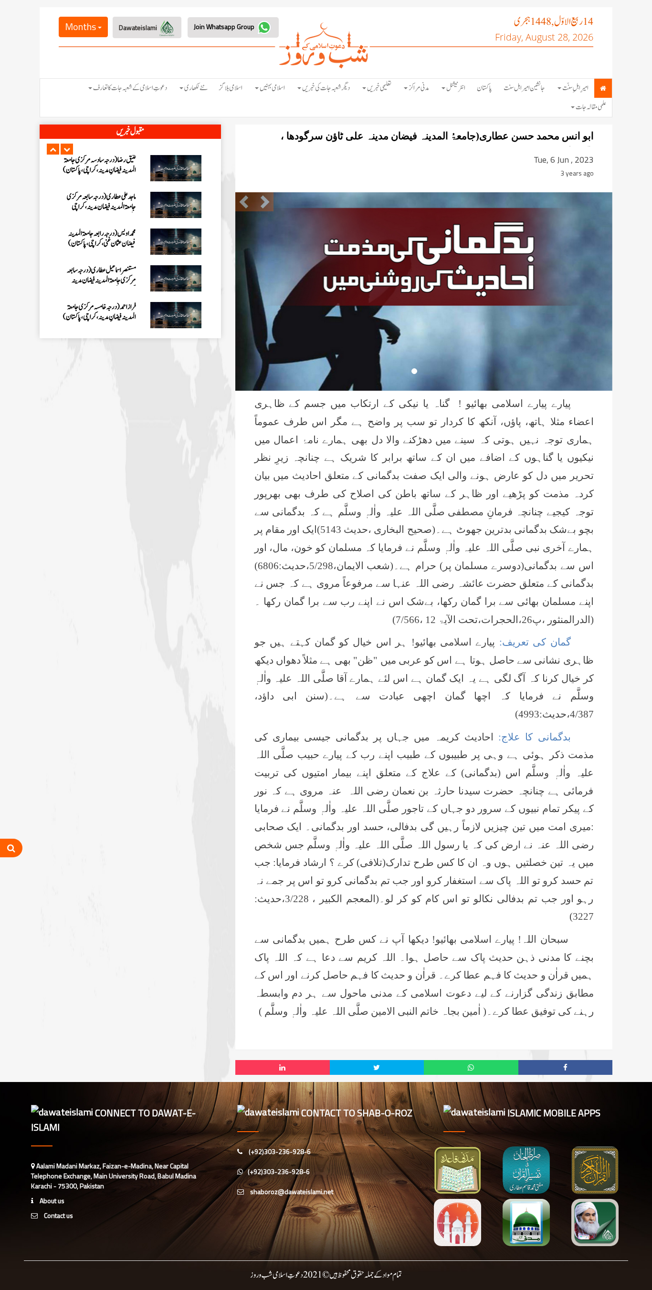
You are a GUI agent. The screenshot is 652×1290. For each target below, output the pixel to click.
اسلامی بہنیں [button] (272, 88)
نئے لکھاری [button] (196, 88)
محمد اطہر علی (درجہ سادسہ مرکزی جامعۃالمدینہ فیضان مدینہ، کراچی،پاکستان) (104, 280)
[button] (53, 149)
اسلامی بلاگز (230, 88)
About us (51, 1201)
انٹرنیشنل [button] (455, 88)
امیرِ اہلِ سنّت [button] (575, 88)
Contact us (57, 1215)
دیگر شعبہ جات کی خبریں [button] (326, 88)
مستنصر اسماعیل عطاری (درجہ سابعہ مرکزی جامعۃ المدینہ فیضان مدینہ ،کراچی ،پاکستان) (101, 207)
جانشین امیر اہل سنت (524, 88)
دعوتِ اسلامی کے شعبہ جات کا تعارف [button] (130, 88)
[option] (130, 168)
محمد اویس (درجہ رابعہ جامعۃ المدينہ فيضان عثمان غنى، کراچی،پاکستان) (102, 165)
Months (81, 26)
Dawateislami (138, 27)
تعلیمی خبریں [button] (379, 88)
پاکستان (484, 88)
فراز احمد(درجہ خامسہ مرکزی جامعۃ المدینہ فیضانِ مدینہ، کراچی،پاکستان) (99, 239)
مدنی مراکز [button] (419, 88)
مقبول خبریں (130, 131)
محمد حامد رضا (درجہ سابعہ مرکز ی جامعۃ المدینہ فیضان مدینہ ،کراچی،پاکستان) (98, 312)
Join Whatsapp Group (225, 26)
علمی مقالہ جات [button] (591, 107)
